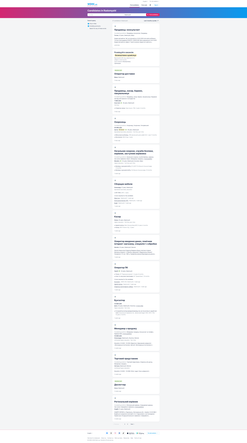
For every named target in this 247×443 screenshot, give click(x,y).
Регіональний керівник (126, 401)
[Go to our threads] (111, 433)
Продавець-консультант (127, 30)
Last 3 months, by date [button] (150, 20)
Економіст (117, 281)
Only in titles (93, 23)
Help (132, 438)
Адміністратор (118, 284)
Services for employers (93, 438)
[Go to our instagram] (115, 433)
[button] (150, 5)
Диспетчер (120, 384)
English (89, 433)
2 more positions (139, 407)
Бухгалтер (119, 300)
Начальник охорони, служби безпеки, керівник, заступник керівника (133, 152)
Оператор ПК (121, 267)
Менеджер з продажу (125, 328)
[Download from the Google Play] (140, 433)
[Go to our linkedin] (119, 433)
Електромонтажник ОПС (121, 200)
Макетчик (117, 198)
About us (103, 438)
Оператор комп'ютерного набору (123, 286)
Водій (115, 203)
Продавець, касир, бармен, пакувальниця (128, 92)
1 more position (148, 158)
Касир (117, 216)
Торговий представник (126, 358)
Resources (126, 438)
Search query (91, 20)
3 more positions (127, 333)
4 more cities (139, 306)
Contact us (110, 438)
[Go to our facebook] (107, 433)
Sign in (156, 5)
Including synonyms (95, 26)
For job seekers (154, 1)
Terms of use (137, 438)
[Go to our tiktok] (123, 433)
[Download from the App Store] (130, 433)
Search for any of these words (98, 28)
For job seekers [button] (152, 433)
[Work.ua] (92, 4)
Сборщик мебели (123, 184)
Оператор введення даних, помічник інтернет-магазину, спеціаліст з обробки (135, 242)
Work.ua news (118, 438)
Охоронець (120, 122)
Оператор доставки (124, 74)
